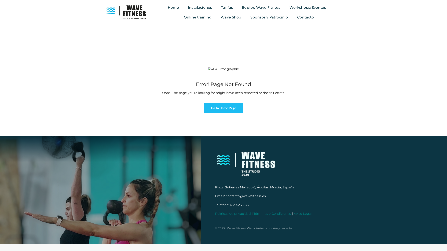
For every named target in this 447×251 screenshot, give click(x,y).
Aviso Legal (303, 214)
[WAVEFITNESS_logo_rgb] (126, 7)
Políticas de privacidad (233, 214)
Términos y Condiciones (272, 214)
